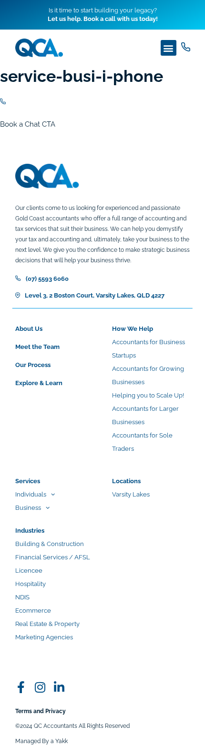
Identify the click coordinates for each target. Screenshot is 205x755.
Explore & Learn (38, 383)
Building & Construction (49, 543)
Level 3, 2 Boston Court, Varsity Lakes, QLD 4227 (94, 295)
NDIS (22, 597)
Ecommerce (33, 610)
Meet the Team (37, 346)
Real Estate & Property (47, 623)
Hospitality (30, 583)
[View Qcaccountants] (21, 687)
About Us (28, 328)
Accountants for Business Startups (148, 348)
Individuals (30, 494)
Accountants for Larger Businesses (145, 415)
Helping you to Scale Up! (148, 395)
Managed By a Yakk (41, 741)
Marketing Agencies (44, 637)
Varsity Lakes (131, 494)
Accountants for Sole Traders (142, 442)
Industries (29, 530)
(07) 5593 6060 (47, 278)
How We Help (132, 328)
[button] (168, 48)
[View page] (185, 46)
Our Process (33, 364)
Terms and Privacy (40, 711)
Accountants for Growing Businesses (148, 375)
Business (28, 507)
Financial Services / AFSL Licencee (52, 564)
